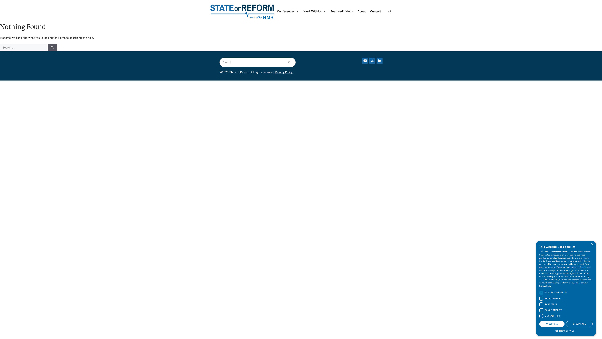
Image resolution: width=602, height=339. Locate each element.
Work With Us (313, 11)
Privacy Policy (284, 72)
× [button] (592, 244)
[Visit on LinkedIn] (380, 61)
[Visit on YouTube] (365, 61)
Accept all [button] (552, 324)
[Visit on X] (372, 61)
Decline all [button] (579, 324)
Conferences (286, 11)
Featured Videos (342, 11)
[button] (390, 11)
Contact (375, 11)
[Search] (52, 47)
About (361, 11)
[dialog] (566, 288)
